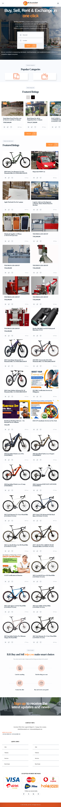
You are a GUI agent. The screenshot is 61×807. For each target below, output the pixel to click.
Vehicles (6, 752)
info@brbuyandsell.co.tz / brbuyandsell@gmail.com (30, 729)
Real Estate (7, 764)
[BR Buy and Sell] (30, 3)
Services (6, 758)
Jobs (5, 747)
